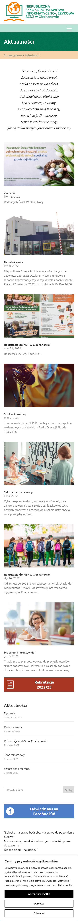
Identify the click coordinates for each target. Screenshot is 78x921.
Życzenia (9, 713)
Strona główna (13, 55)
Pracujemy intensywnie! (19, 652)
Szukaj (68, 790)
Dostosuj (39, 903)
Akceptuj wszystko (39, 893)
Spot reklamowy (14, 755)
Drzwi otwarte (13, 727)
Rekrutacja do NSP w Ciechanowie (25, 741)
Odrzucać (39, 913)
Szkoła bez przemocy (17, 768)
